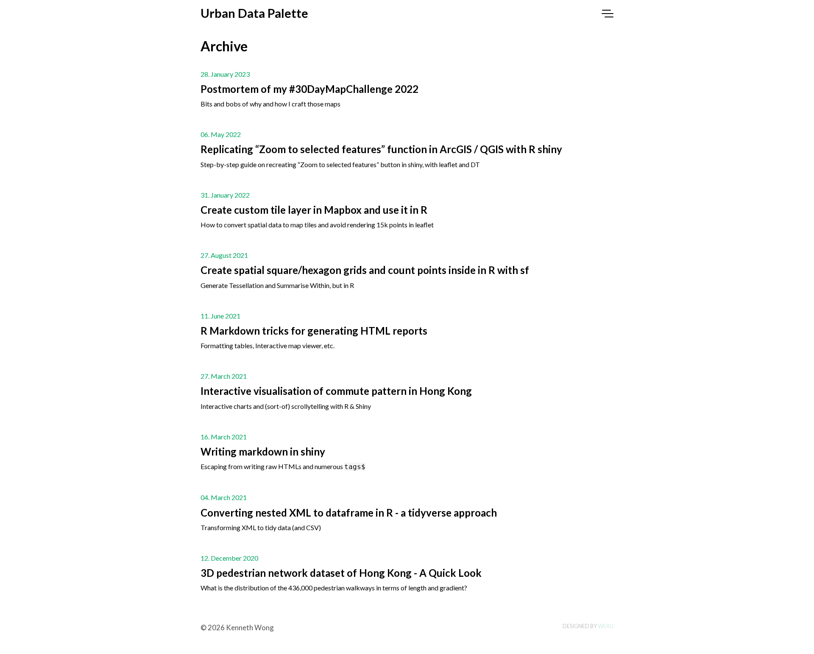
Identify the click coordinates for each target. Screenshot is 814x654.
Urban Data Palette (254, 13)
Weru (605, 626)
